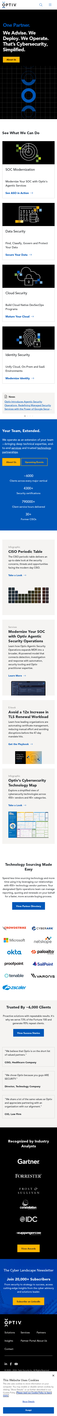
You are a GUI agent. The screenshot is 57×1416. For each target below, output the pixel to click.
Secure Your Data (16, 254)
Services (25, 1333)
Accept (28, 1410)
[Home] (9, 5)
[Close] (53, 1375)
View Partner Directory (28, 906)
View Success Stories (28, 1033)
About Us (11, 462)
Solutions (10, 1333)
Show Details (28, 1402)
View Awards (28, 1248)
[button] (25, 416)
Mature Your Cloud (17, 316)
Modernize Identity (18, 378)
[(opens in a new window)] (7, 1364)
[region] (28, 1393)
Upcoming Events (34, 462)
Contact (9, 1349)
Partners (41, 1333)
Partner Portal (28, 1341)
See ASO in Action (17, 193)
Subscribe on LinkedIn (28, 1301)
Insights (9, 1341)
